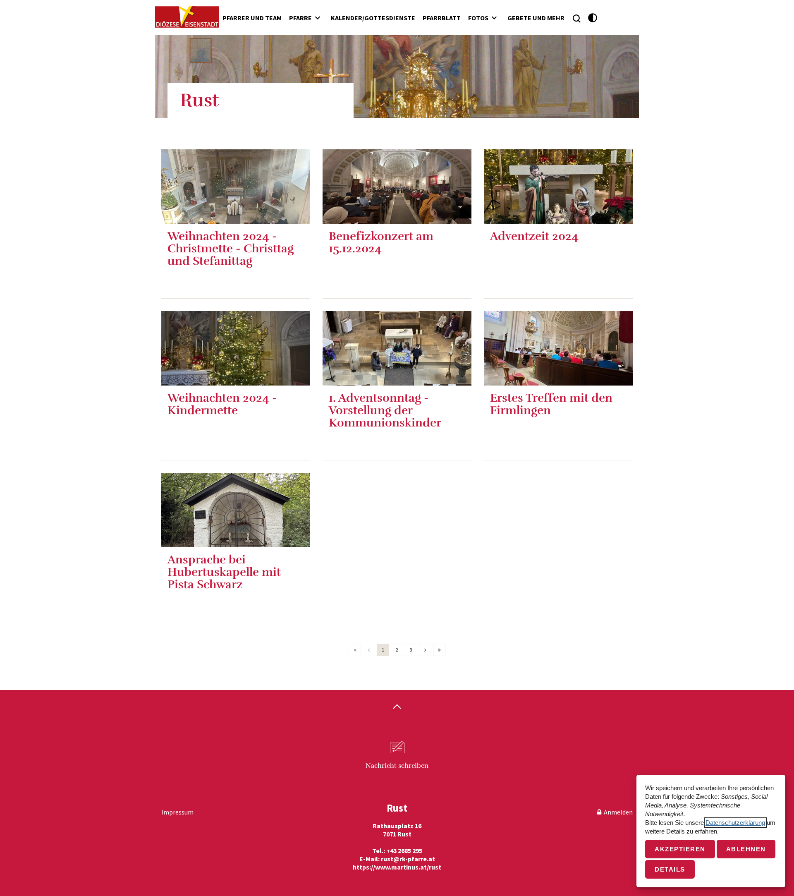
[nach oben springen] (397, 707)
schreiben (397, 766)
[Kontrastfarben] (592, 18)
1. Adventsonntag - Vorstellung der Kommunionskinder (385, 410)
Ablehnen (746, 849)
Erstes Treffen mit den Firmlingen (551, 404)
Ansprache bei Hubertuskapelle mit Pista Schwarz (224, 572)
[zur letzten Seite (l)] (439, 650)
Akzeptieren (680, 849)
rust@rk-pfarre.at (408, 859)
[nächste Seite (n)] (425, 650)
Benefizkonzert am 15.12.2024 (381, 242)
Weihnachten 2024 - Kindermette (222, 404)
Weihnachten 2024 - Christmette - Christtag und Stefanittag (230, 248)
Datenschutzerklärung (735, 822)
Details (670, 869)
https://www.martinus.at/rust (397, 867)
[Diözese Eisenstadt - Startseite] (187, 17)
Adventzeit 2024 (534, 236)
